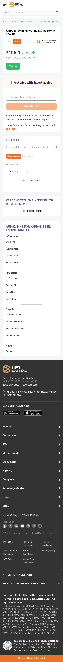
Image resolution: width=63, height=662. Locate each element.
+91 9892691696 (12, 395)
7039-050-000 (29, 385)
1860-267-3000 (11, 385)
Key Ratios (11, 299)
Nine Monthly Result (15, 328)
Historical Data (13, 262)
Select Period (12, 164)
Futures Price (12, 249)
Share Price (11, 242)
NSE (9, 41)
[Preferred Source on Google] (46, 41)
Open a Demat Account (31, 658)
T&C (37, 115)
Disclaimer (8, 542)
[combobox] (18, 171)
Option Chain (12, 256)
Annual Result (12, 335)
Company (10, 351)
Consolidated (13, 156)
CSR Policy (8, 559)
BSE (17, 41)
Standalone (27, 156)
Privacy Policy (48, 551)
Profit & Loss (18, 147)
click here (11, 128)
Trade (13, 66)
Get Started (31, 106)
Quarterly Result (13, 315)
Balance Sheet (40, 147)
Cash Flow (10, 292)
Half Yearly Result (14, 322)
